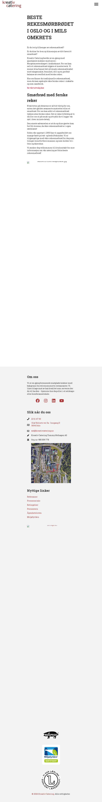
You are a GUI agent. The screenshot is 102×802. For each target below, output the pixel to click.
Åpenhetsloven (34, 513)
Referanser (32, 496)
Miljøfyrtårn (33, 517)
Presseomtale (33, 500)
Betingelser (32, 505)
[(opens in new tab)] (51, 462)
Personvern (32, 509)
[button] (38, 401)
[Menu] (96, 4)
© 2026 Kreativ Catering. (43, 794)
